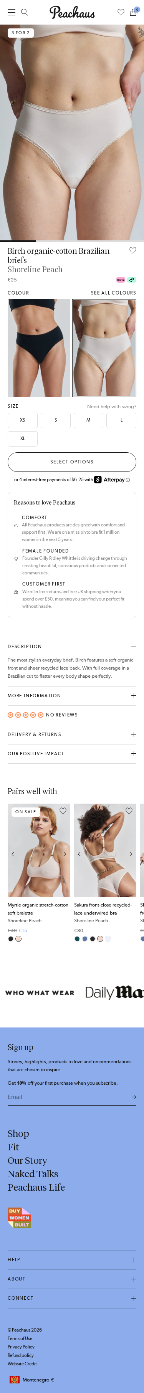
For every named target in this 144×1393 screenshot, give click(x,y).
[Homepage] (72, 12)
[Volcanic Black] (39, 348)
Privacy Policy (21, 1347)
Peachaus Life (36, 1187)
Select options (71, 462)
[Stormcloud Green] (77, 938)
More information (34, 695)
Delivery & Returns (34, 734)
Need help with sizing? (111, 406)
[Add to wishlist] (132, 251)
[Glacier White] (108, 938)
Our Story (27, 1160)
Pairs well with (32, 791)
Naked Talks (33, 1174)
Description (25, 646)
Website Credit (22, 1364)
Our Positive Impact (36, 753)
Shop (18, 1133)
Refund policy (21, 1355)
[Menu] (11, 12)
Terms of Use (20, 1338)
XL (22, 438)
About (17, 1279)
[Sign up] (134, 1098)
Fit (13, 1147)
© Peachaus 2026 (25, 1330)
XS (22, 420)
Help (14, 1259)
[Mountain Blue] (85, 938)
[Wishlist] (121, 12)
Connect (21, 1298)
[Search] (24, 12)
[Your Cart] (133, 12)
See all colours (113, 293)
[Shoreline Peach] (104, 348)
